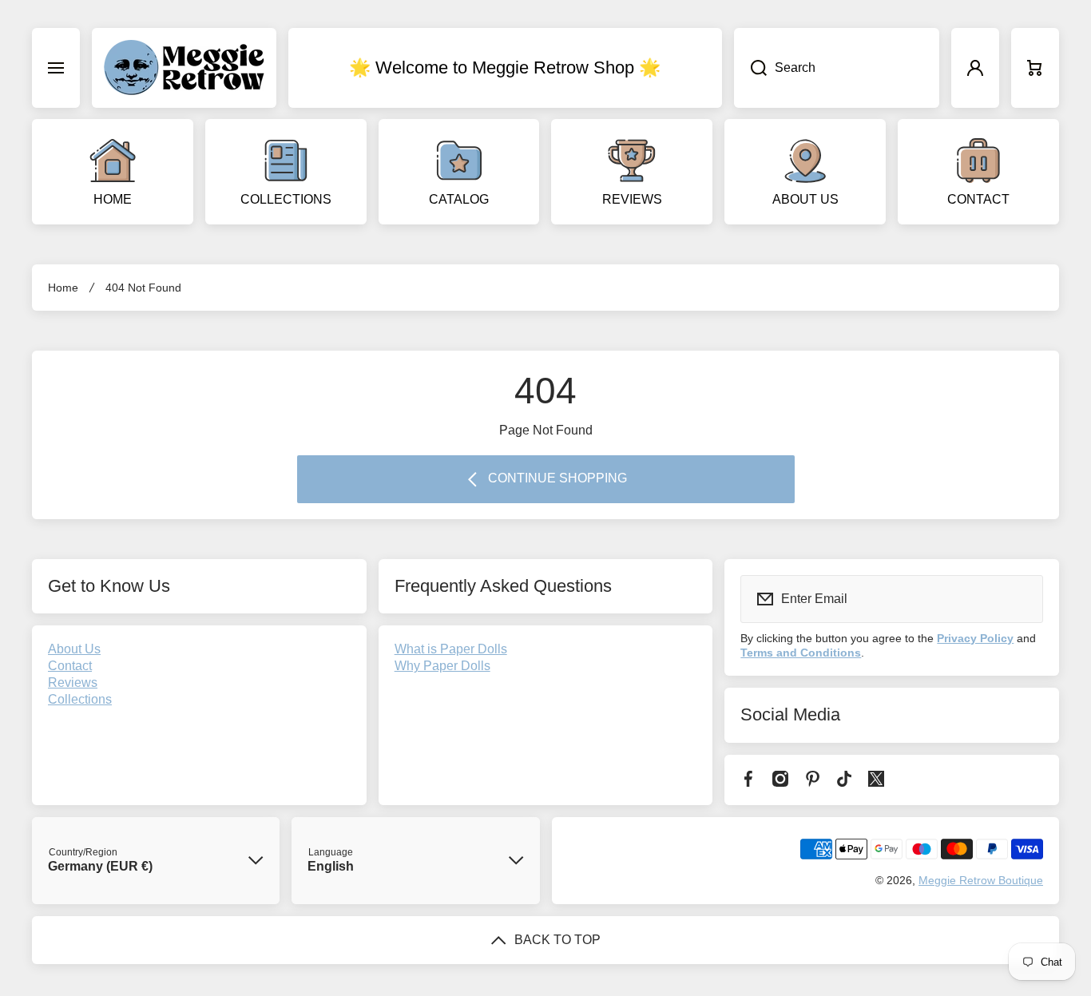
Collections (80, 699)
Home (63, 287)
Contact (70, 666)
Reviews (72, 682)
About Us (74, 649)
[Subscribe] (1020, 599)
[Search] (750, 68)
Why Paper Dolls (442, 666)
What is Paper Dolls (451, 649)
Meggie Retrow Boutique (980, 880)
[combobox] (836, 68)
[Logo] (184, 68)
